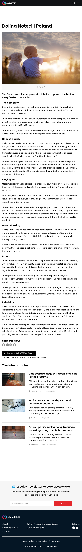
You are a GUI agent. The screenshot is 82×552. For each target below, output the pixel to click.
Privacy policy (41, 541)
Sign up (63, 503)
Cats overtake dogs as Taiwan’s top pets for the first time (53, 375)
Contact (6, 531)
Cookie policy (28, 541)
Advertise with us (10, 527)
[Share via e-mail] (3, 344)
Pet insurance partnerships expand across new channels (50, 402)
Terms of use (54, 541)
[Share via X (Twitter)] (10, 344)
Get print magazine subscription (42, 524)
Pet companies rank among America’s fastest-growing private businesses (52, 429)
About (5, 524)
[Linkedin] (73, 528)
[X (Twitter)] (77, 528)
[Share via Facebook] (14, 344)
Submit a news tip (35, 527)
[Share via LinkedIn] (7, 344)
